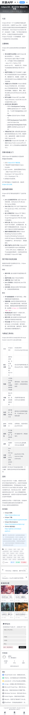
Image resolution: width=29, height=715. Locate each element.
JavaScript (16, 551)
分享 (13, 562)
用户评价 (5, 559)
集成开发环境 (21, 559)
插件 (23, 557)
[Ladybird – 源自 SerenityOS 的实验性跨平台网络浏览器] (7, 607)
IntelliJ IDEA (5, 551)
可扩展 (10, 555)
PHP (8, 553)
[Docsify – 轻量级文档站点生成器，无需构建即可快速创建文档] (21, 589)
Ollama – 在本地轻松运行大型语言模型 (16, 678)
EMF (15, 549)
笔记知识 (5, 595)
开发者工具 (9, 557)
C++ (6, 549)
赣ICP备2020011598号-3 (14, 709)
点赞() (24, 562)
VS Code (22, 553)
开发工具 (13, 11)
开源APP (14, 708)
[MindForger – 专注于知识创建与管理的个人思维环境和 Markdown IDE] (7, 589)
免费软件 (5, 555)
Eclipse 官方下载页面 (14, 163)
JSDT (21, 551)
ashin (6, 562)
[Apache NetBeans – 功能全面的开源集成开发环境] (21, 607)
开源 (15, 557)
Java (11, 551)
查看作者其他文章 (14, 666)
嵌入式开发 (20, 555)
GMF (19, 549)
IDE (22, 549)
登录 (23, 2)
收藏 (18, 562)
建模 (4, 557)
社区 (10, 559)
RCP (17, 553)
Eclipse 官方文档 (7, 184)
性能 (19, 557)
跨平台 (14, 559)
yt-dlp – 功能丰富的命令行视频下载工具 (16, 690)
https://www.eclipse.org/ (12, 515)
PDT (4, 553)
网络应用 (5, 612)
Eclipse (10, 549)
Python (12, 553)
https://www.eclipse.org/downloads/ (16, 520)
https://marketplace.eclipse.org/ (14, 524)
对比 (15, 555)
